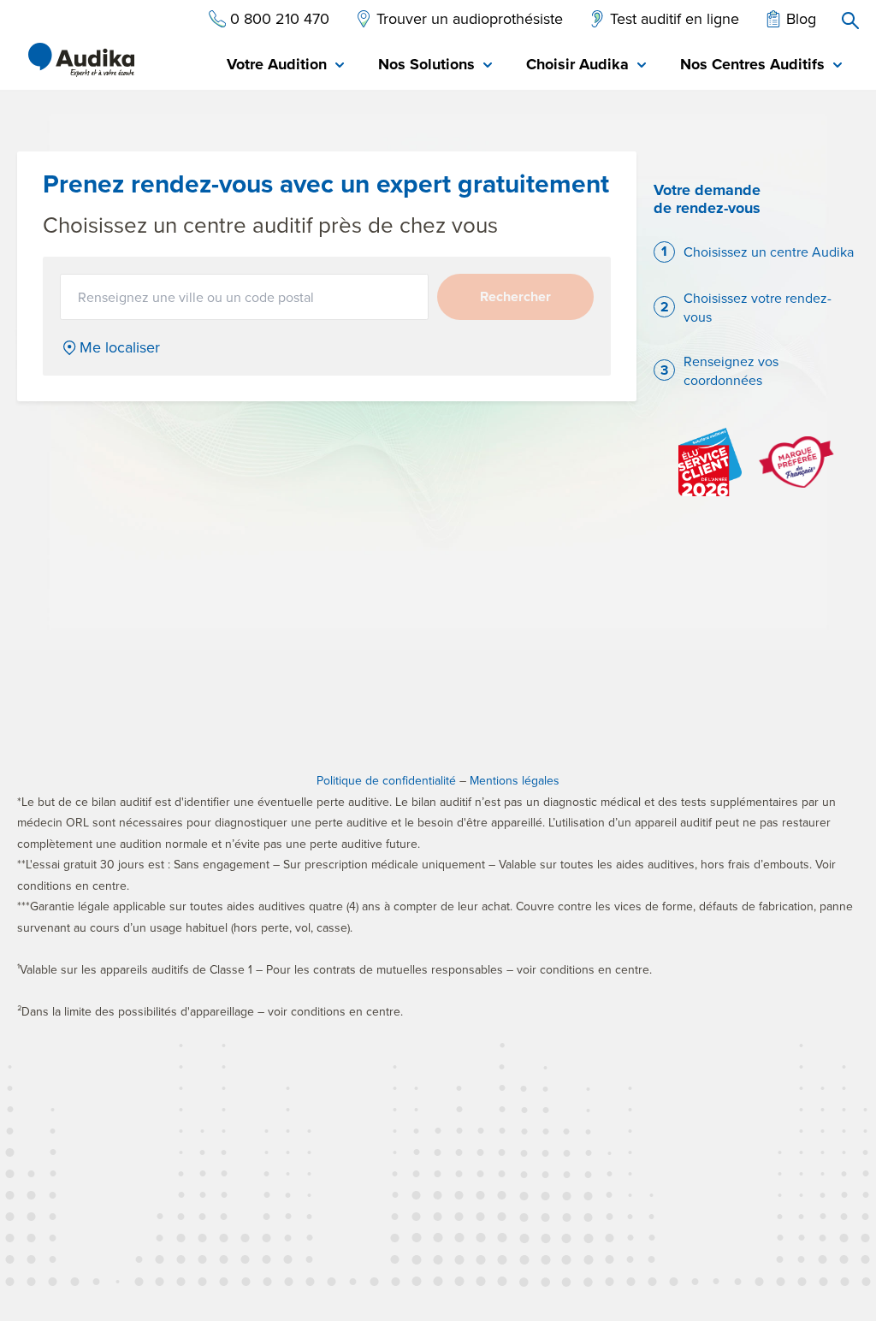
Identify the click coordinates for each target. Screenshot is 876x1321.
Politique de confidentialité (386, 780)
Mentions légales (514, 780)
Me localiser (120, 347)
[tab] (285, 65)
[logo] (81, 60)
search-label (850, 20)
